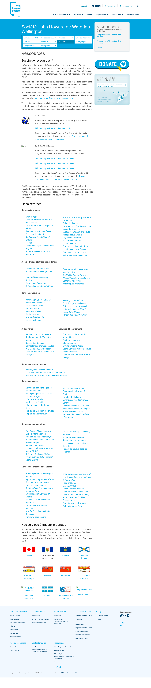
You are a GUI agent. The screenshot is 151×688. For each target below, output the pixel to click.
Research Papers (103, 615)
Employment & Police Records (84, 628)
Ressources (116, 15)
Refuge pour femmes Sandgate (77, 306)
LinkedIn (99, 6)
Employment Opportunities (17, 622)
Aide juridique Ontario (72, 235)
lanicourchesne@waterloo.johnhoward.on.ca (54, 98)
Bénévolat (44, 42)
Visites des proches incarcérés (62, 647)
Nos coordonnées (126, 6)
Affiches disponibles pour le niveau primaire (54, 158)
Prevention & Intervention (83, 635)
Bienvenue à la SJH (31, 38)
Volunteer (12, 626)
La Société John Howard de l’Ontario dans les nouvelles (39, 650)
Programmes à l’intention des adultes (109, 36)
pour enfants (73, 300)
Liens (55, 662)
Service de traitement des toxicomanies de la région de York (39, 271)
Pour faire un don (58, 619)
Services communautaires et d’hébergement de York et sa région (38, 337)
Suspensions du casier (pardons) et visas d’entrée (64, 657)
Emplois (27, 42)
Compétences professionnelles (40, 346)
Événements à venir (83, 38)
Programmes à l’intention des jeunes (109, 42)
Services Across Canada (39, 622)
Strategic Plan (14, 633)
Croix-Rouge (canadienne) (74, 303)
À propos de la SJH (61, 15)
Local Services (38, 612)
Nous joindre (45, 46)
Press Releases (36, 647)
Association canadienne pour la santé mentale (46, 375)
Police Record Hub (59, 650)
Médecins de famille (35, 402)
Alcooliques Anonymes (36, 283)
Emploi (100, 48)
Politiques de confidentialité (69, 673)
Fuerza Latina (69, 500)
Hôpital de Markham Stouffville (40, 411)
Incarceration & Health (82, 631)
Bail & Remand (80, 624)
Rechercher (137, 6)
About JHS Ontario (18, 612)
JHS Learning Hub (59, 654)
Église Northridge (33, 320)
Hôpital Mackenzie (34, 399)
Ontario (47, 575)
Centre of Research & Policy (88, 612)
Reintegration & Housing (82, 638)
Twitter (93, 6)
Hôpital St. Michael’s (72, 397)
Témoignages (81, 42)
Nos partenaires (29, 46)
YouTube (96, 6)
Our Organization (15, 619)
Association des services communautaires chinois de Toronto (75, 443)
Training (57, 667)
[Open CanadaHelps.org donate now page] (112, 71)
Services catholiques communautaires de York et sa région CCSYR (39, 448)
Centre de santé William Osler (76, 405)
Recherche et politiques (96, 15)
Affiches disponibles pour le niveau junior (53, 128)
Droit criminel (32, 217)
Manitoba (65, 575)
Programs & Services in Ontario (40, 619)
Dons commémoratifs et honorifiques (61, 622)
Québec (47, 595)
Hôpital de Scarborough (36, 414)
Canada (29, 555)
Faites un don (132, 15)
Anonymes (72, 281)
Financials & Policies (15, 636)
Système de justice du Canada (39, 231)
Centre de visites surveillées (75, 491)
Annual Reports (14, 629)
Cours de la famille (71, 229)
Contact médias (110, 6)
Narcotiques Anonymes (73, 283)
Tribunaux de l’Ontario (35, 234)
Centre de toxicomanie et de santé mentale (45, 372)
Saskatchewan (84, 594)
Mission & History (15, 615)
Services (77, 15)
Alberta (65, 555)
